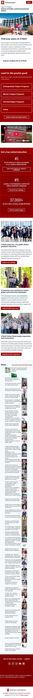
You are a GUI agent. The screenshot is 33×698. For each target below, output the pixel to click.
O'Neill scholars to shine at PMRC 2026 (12, 441)
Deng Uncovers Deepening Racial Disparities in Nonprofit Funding (12, 611)
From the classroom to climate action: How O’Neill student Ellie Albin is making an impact (13, 431)
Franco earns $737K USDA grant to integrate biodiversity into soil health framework (12, 579)
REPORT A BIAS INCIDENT (7, 675)
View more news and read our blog (22, 365)
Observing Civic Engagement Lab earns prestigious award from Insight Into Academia (13, 561)
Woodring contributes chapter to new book (11, 583)
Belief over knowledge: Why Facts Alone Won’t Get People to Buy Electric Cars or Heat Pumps (12, 601)
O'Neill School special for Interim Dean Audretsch (12, 424)
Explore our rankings (9, 262)
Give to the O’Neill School (12, 659)
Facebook (13, 663)
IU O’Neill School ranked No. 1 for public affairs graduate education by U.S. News (13, 528)
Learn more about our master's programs (16, 169)
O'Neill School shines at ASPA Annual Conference (12, 549)
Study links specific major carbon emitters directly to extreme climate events (12, 396)
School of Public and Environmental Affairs (15, 9)
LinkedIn (23, 663)
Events (27, 659)
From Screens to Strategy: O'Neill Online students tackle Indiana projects (13, 401)
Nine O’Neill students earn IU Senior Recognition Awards (13, 544)
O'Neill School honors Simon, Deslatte (13, 633)
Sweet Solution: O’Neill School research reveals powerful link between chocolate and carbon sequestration (11, 414)
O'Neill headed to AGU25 (12, 638)
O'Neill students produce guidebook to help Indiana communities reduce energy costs (13, 449)
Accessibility (5, 693)
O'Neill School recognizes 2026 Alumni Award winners (13, 494)
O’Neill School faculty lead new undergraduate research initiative (13, 461)
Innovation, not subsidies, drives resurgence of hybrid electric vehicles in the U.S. (12, 420)
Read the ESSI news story (10, 308)
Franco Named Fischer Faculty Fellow (11, 616)
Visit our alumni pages (16, 210)
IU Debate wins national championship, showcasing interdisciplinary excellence (12, 556)
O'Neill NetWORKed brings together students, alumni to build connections (13, 567)
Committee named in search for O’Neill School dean (13, 384)
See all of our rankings (16, 190)
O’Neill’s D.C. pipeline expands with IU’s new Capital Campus (11, 595)
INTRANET (22, 677)
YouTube (20, 663)
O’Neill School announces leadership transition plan (12, 499)
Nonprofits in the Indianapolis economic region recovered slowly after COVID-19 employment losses (13, 455)
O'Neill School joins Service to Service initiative (12, 649)
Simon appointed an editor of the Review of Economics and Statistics (13, 511)
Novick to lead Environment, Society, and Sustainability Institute (19, 369)
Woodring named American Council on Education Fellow (13, 516)
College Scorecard (13, 693)
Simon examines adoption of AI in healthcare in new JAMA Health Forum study (13, 645)
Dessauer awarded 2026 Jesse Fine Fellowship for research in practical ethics (12, 533)
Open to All (20, 693)
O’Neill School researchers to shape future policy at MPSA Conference (13, 506)
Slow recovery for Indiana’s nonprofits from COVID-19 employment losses (12, 407)
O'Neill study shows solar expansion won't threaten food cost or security (12, 478)
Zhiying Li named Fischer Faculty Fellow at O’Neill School (12, 522)
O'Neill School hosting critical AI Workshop (11, 621)
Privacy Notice (27, 693)
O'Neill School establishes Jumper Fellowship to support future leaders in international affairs (12, 490)
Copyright (7, 695)
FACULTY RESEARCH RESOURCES (9, 677)
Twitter (9, 663)
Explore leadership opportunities (16, 117)
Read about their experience (11, 354)
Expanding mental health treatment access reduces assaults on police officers (12, 572)
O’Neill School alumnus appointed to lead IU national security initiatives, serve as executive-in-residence (13, 467)
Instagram (16, 663)
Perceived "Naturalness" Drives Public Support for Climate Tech (12, 379)
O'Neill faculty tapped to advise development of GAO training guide (13, 589)
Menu (29, 2)
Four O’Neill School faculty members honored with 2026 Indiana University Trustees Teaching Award (13, 540)
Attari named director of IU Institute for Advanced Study (13, 389)
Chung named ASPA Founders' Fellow (10, 605)
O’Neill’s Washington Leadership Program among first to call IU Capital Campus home (13, 437)
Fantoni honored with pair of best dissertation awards (13, 471)
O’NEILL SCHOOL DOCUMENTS (23, 675)
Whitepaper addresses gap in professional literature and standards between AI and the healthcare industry (13, 629)
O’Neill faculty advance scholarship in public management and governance (11, 484)
